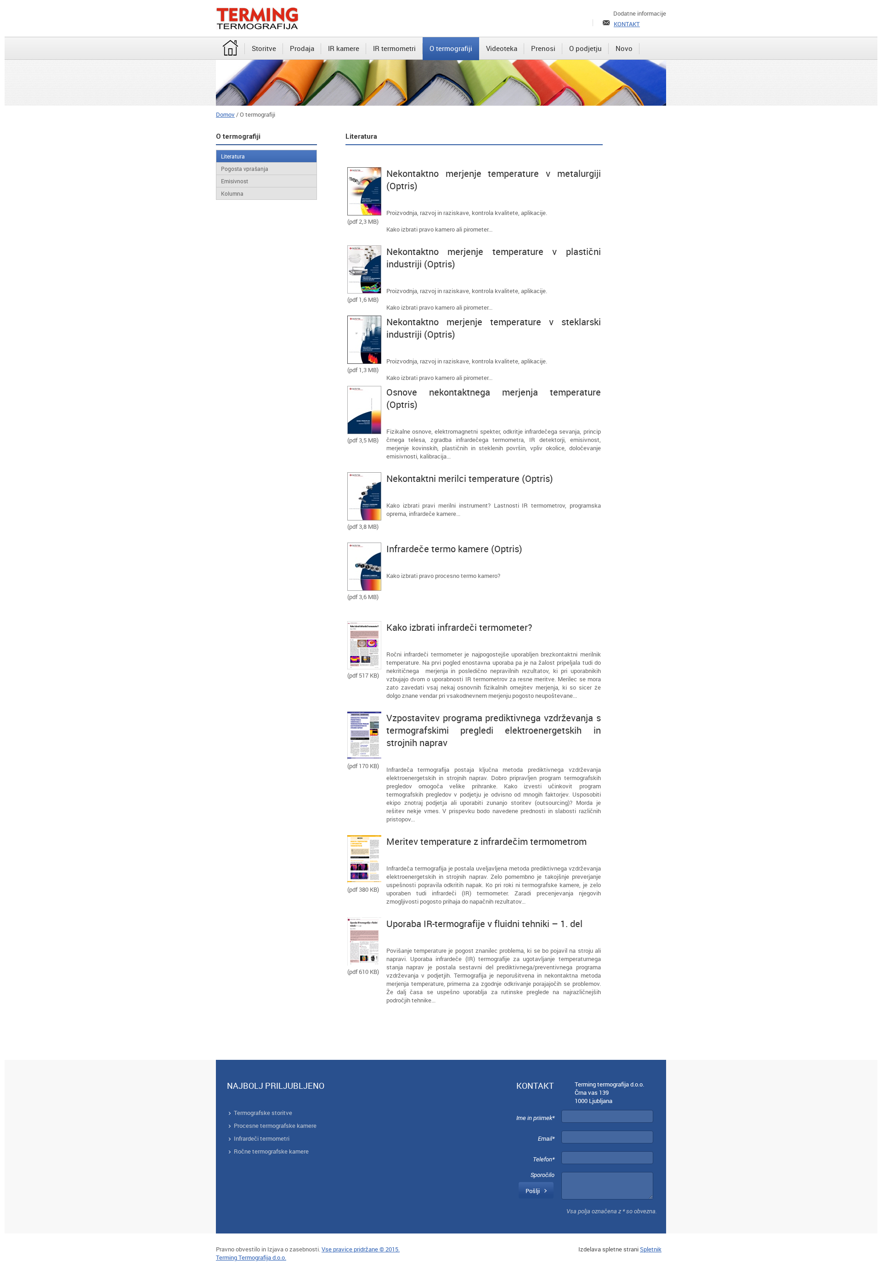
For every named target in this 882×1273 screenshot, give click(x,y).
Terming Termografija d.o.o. (251, 1257)
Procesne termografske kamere (275, 1125)
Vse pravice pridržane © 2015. (361, 1249)
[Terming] (257, 18)
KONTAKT (627, 24)
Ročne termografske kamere (271, 1151)
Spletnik (651, 1249)
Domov (225, 114)
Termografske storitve (263, 1113)
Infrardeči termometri (261, 1138)
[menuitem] (230, 49)
